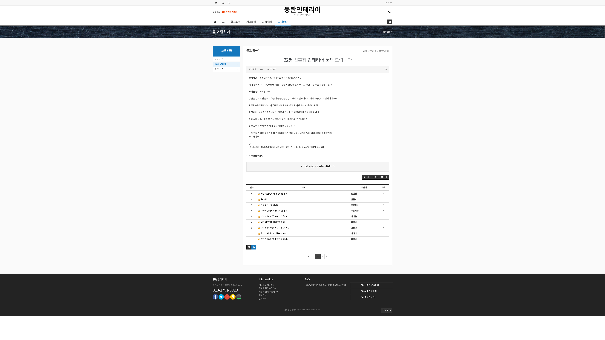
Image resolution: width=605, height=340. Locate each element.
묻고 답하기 (220, 64)
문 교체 (263, 199)
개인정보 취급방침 (266, 285)
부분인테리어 (370, 291)
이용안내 (262, 295)
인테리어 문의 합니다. (269, 205)
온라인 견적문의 (371, 285)
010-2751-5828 (225, 290)
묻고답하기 (369, 297)
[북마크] (223, 2)
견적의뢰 (219, 69)
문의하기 (262, 299)
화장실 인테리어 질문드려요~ (272, 233)
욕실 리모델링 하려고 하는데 (272, 222)
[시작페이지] (216, 2)
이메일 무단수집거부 (267, 288)
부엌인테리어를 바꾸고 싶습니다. (274, 216)
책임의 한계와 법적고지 (269, 292)
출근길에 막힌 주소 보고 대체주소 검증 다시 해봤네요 (326, 285)
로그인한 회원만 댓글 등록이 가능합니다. (317, 166)
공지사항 (219, 59)
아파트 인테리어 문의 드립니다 (273, 211)
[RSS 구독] (229, 2)
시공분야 (251, 22)
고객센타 (282, 22)
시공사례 (267, 22)
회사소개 (235, 22)
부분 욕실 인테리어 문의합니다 (273, 194)
